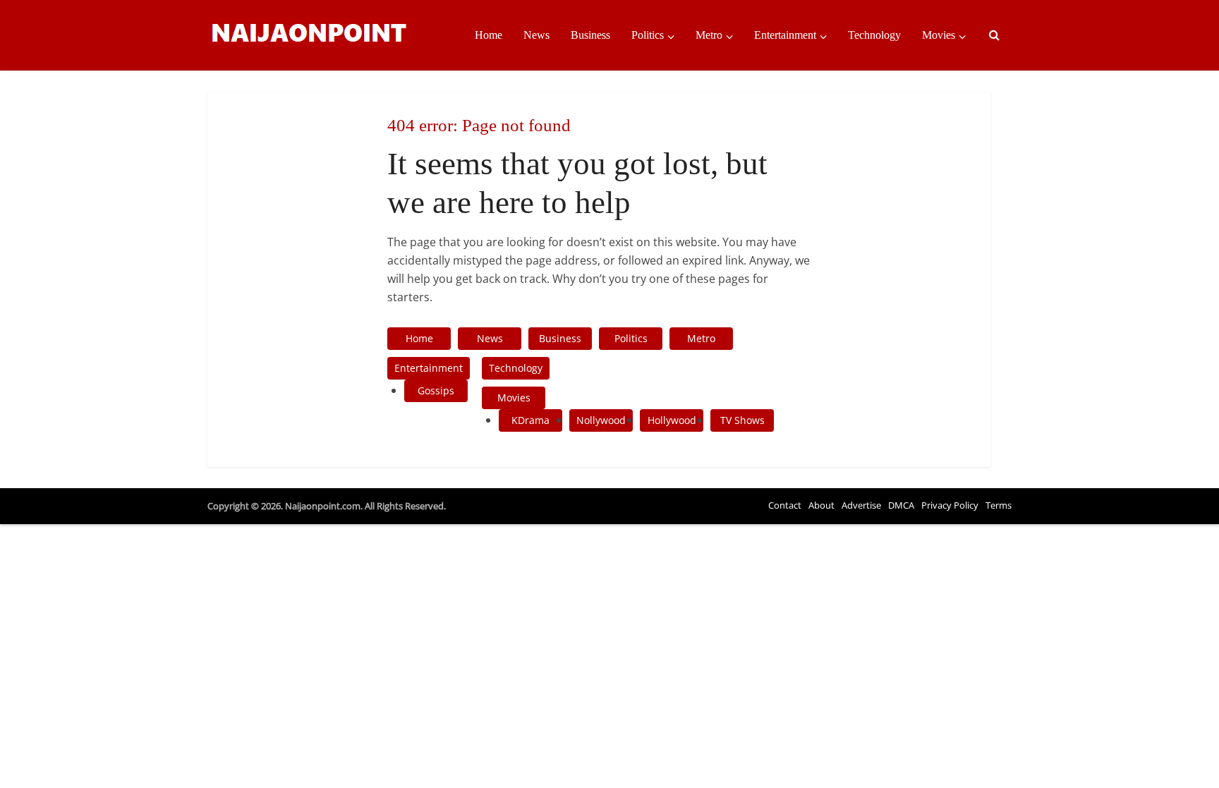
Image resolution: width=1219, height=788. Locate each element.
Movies (938, 35)
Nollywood (601, 420)
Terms (998, 505)
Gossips (436, 390)
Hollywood (672, 420)
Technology (874, 35)
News (536, 35)
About (821, 505)
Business (590, 35)
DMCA (901, 505)
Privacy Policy (949, 505)
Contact (784, 505)
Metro (709, 35)
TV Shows (742, 420)
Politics (647, 35)
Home (488, 35)
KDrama (530, 420)
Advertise (861, 505)
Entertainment (785, 35)
